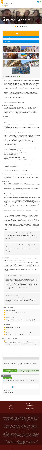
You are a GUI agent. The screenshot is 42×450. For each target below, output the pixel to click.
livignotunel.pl (20, 422)
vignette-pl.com (7, 430)
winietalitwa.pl (13, 436)
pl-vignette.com (34, 425)
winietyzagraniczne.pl (9, 441)
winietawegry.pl (30, 438)
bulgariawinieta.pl (14, 417)
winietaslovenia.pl (24, 437)
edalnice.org (8, 420)
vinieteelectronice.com (32, 432)
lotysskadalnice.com (15, 424)
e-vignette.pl (30, 419)
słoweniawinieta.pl (6, 429)
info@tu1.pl (6, 5)
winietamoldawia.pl (27, 436)
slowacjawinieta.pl (8, 428)
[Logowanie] (5, 7)
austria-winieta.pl (8, 416)
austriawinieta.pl (15, 416)
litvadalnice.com (34, 421)
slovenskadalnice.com (16, 427)
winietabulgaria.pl (18, 435)
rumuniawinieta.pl (24, 426)
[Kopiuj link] (19, 76)
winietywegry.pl (36, 440)
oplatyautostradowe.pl (25, 425)
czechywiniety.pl (33, 418)
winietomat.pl (36, 438)
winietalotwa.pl (20, 436)
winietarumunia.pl (16, 437)
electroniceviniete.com (31, 420)
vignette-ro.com (22, 430)
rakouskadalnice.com (16, 426)
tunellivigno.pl (13, 429)
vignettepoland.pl (9, 432)
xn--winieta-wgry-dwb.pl (21, 443)
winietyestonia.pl (29, 440)
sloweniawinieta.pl (16, 428)
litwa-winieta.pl (7, 422)
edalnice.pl (14, 420)
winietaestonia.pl (6, 436)
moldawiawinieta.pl (8, 425)
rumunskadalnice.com (33, 426)
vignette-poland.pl (14, 430)
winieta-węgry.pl (14, 434)
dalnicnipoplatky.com (7, 419)
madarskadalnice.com (24, 424)
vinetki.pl (15, 432)
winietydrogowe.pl (11, 440)
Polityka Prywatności (30, 403)
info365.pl (28, 421)
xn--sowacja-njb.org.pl (33, 441)
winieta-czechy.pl (21, 433)
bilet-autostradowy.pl (24, 416)
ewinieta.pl (23, 421)
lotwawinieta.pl (7, 424)
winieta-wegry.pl (6, 434)
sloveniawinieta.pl (7, 427)
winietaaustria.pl (26, 434)
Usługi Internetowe (30, 408)
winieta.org (20, 434)
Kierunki (11, 405)
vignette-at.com (21, 429)
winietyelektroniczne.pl (20, 440)
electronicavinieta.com (21, 420)
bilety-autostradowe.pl (33, 416)
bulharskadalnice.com (23, 417)
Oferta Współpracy (30, 409)
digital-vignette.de (23, 419)
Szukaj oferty (11, 403)
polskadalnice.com (7, 426)
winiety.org (5, 440)
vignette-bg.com (28, 429)
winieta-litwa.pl (28, 433)
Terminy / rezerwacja (22, 34)
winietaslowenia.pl (6, 438)
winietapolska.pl (9, 437)
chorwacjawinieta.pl (10, 418)
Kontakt (11, 409)
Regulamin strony (30, 405)
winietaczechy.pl (34, 435)
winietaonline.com (35, 436)
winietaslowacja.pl (32, 437)
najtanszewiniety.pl (16, 425)
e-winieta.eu (36, 419)
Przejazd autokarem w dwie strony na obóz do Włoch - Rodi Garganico (19, 380)
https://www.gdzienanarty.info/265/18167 (11, 76)
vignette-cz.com (35, 429)
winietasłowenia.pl (22, 438)
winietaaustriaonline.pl (34, 434)
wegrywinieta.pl (6, 433)
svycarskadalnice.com (25, 428)
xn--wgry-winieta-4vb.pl (21, 442)
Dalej (21, 358)
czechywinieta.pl (25, 418)
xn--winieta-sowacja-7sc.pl (31, 442)
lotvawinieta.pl (34, 422)
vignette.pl (36, 430)
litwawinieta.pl (14, 422)
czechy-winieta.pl (18, 418)
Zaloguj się (11, 408)
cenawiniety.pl (30, 417)
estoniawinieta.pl (8, 421)
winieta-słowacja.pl (35, 433)
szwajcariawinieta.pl (33, 428)
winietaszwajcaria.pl (14, 438)
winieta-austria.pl (13, 433)
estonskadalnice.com (16, 421)
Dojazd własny (8, 382)
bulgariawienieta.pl (6, 417)
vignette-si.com (30, 430)
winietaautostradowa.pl (9, 435)
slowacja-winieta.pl (34, 427)
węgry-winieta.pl (24, 441)
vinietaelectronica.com (22, 432)
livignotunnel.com (27, 422)
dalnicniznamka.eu (15, 419)
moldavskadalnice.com (33, 424)
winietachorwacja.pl (26, 435)
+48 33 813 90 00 (8, 3)
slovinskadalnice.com (26, 427)
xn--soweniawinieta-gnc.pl (10, 442)
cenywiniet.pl (36, 417)
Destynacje (11, 406)
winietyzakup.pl (17, 441)
